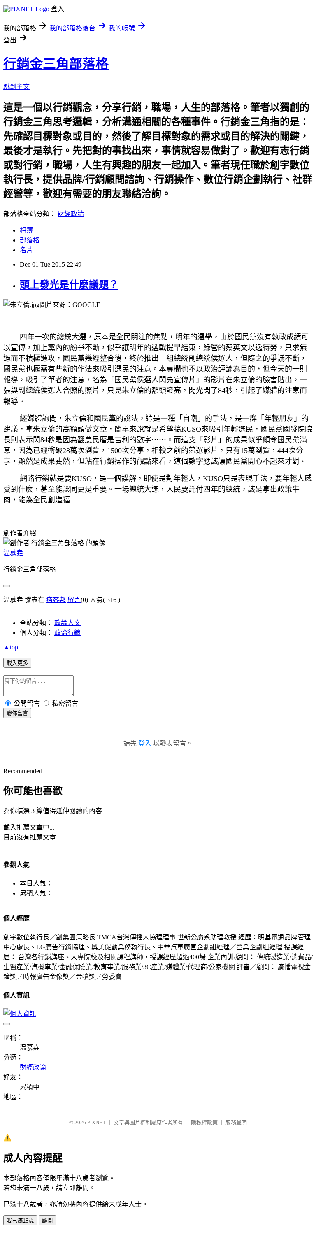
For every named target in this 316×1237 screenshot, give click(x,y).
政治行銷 (67, 632)
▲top (10, 647)
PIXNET (96, 1122)
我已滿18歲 (20, 1221)
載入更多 (17, 663)
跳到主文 (16, 86)
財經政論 (71, 213)
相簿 (26, 230)
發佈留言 (17, 713)
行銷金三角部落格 (56, 63)
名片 (26, 249)
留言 (74, 599)
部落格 (30, 240)
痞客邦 (56, 599)
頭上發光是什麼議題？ (69, 284)
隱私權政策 (204, 1122)
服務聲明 (236, 1122)
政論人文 (67, 622)
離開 (47, 1221)
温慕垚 (13, 552)
